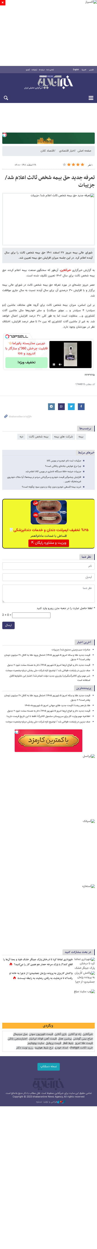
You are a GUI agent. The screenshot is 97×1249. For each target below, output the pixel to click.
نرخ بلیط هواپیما (44, 1048)
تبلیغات (34, 69)
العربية (84, 69)
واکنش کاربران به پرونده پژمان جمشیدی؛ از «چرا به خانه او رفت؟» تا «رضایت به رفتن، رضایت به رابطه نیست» (41, 976)
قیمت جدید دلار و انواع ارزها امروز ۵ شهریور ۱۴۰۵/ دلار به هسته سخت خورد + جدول (48, 665)
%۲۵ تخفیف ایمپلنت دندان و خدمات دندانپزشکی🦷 (48, 530)
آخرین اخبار (84, 642)
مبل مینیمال (20, 1034)
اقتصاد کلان (47, 151)
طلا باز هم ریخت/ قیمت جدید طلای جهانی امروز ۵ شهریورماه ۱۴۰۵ (57, 705)
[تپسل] (4, 135)
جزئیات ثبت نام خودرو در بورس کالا (64, 461)
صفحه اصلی (84, 151)
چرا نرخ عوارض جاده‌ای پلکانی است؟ (63, 466)
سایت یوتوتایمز (35, 1043)
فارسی (91, 69)
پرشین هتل (65, 1039)
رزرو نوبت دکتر (24, 1048)
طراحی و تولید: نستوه (46, 1102)
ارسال (8, 625)
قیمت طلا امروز (84, 1043)
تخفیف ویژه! (26, 362)
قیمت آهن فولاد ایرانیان (43, 1039)
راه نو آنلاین (74, 1034)
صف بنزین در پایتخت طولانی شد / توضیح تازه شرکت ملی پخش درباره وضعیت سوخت (48, 670)
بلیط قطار (67, 1043)
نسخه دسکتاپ (48, 1066)
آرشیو (28, 69)
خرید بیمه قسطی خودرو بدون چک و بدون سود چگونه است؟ (51, 487)
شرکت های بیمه (63, 436)
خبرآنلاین (48, 83)
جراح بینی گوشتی (83, 1039)
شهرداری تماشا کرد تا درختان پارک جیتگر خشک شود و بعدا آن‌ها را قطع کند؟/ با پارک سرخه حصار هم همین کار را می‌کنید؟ (38, 962)
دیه (21, 436)
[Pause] (54, 364)
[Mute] (60, 364)
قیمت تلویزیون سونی (41, 1034)
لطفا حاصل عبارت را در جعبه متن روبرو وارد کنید (66, 608)
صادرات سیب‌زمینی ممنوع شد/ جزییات (71, 650)
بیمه (81, 436)
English (76, 69)
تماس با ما (50, 69)
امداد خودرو (61, 1048)
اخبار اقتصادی (67, 151)
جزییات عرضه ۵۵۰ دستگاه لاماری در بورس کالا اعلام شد (53, 472)
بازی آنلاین (60, 1034)
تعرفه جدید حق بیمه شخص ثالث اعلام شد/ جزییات (50, 181)
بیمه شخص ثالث (38, 436)
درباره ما (42, 69)
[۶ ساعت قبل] (84, 964)
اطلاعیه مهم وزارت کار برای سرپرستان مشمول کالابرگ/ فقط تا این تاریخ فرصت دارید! (48, 716)
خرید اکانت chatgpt (81, 1048)
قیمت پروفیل (53, 1043)
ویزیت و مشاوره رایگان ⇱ (48, 543)
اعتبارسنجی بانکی (17, 1039)
